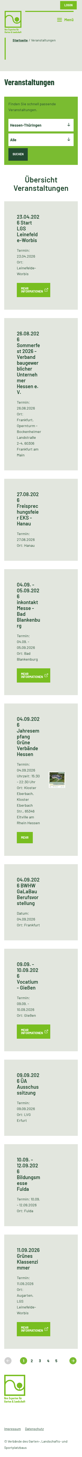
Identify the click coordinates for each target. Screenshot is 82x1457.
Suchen (18, 154)
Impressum (12, 1429)
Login (68, 5)
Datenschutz (34, 1429)
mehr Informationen (32, 290)
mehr (25, 837)
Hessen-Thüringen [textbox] (25, 125)
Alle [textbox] (13, 139)
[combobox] (41, 125)
